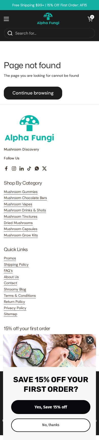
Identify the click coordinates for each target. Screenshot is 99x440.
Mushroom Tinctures (20, 216)
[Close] (90, 340)
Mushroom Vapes (18, 204)
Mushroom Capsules (20, 229)
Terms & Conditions (20, 295)
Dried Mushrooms (18, 223)
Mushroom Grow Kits (21, 235)
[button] (90, 19)
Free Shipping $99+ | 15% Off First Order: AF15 (49, 5)
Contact (10, 283)
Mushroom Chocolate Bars (25, 197)
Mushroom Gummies (21, 191)
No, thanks (50, 425)
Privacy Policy (15, 308)
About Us (11, 277)
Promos (10, 258)
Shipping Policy (16, 264)
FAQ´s (8, 270)
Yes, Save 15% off (51, 407)
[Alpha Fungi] (48, 19)
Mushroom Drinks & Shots (25, 210)
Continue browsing (33, 93)
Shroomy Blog (15, 289)
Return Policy (14, 301)
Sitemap (10, 314)
